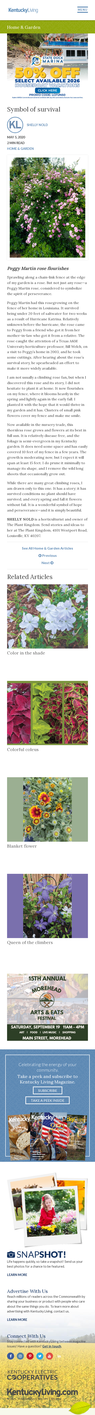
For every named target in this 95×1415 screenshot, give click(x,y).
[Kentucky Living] (23, 10)
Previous (49, 555)
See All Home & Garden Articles (47, 548)
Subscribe (47, 1090)
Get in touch (51, 1346)
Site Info (43, 1398)
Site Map (56, 1398)
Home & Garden (20, 148)
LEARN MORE (17, 1320)
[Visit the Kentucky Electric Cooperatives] (32, 1375)
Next (46, 563)
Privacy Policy (26, 1398)
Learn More (17, 1275)
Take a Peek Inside (47, 1100)
